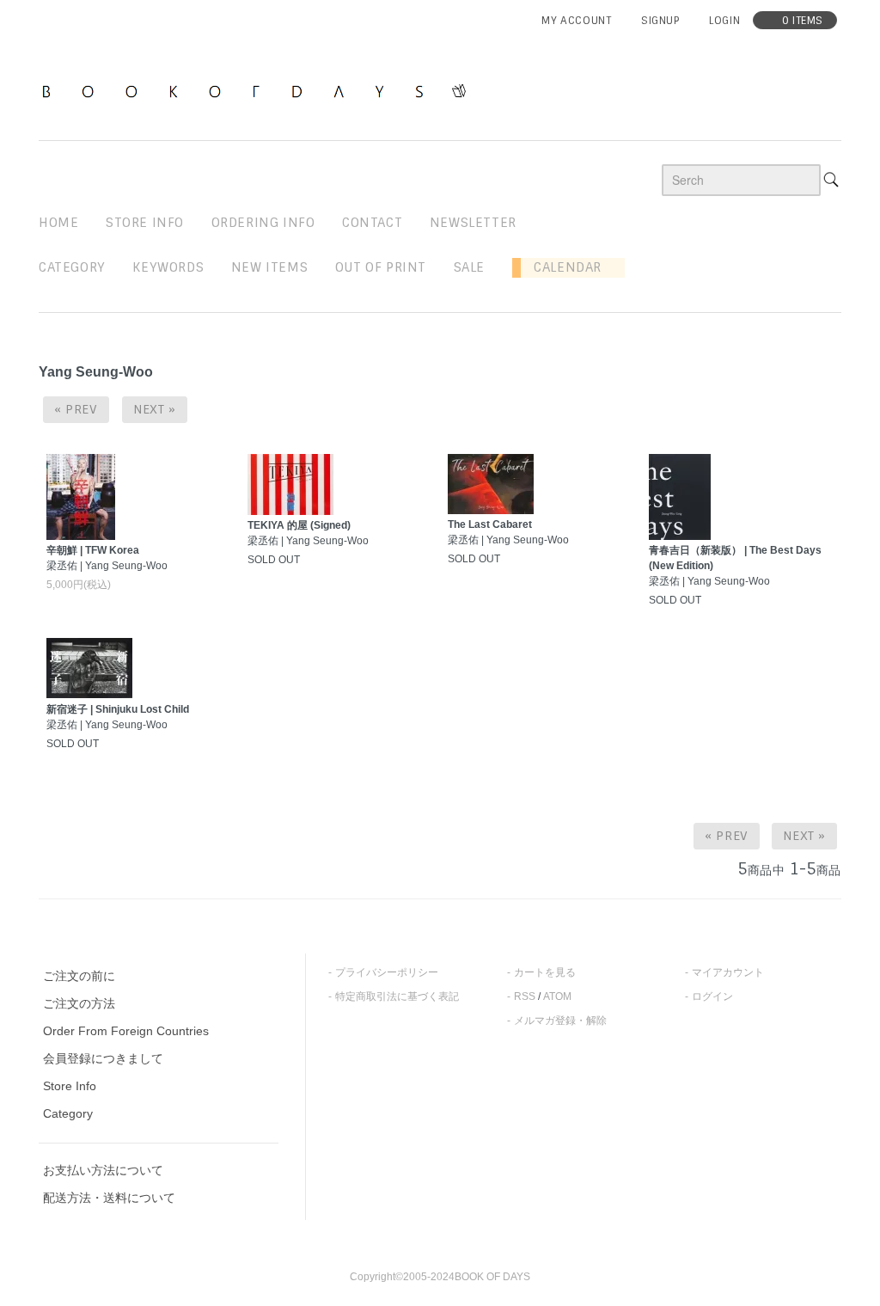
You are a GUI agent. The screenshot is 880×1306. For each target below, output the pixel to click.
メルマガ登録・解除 (560, 1021)
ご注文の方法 (79, 1003)
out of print (380, 267)
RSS (524, 996)
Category (72, 267)
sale (469, 267)
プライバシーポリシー (386, 972)
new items (269, 267)
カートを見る (545, 972)
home (58, 222)
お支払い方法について (103, 1170)
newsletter (473, 222)
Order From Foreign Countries (126, 1031)
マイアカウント (728, 972)
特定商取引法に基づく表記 (397, 996)
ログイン (712, 996)
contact (372, 222)
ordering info (263, 222)
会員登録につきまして (103, 1058)
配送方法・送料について (109, 1198)
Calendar (561, 267)
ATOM (557, 996)
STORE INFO (145, 222)
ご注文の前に (79, 976)
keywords (168, 267)
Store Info (69, 1086)
